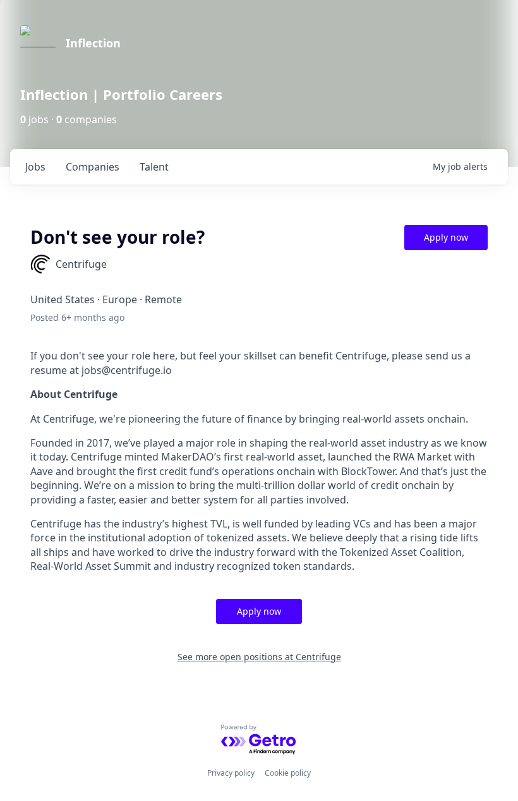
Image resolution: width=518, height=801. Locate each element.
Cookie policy (288, 773)
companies (92, 167)
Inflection (93, 43)
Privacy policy (231, 773)
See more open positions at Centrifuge (259, 657)
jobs (35, 167)
